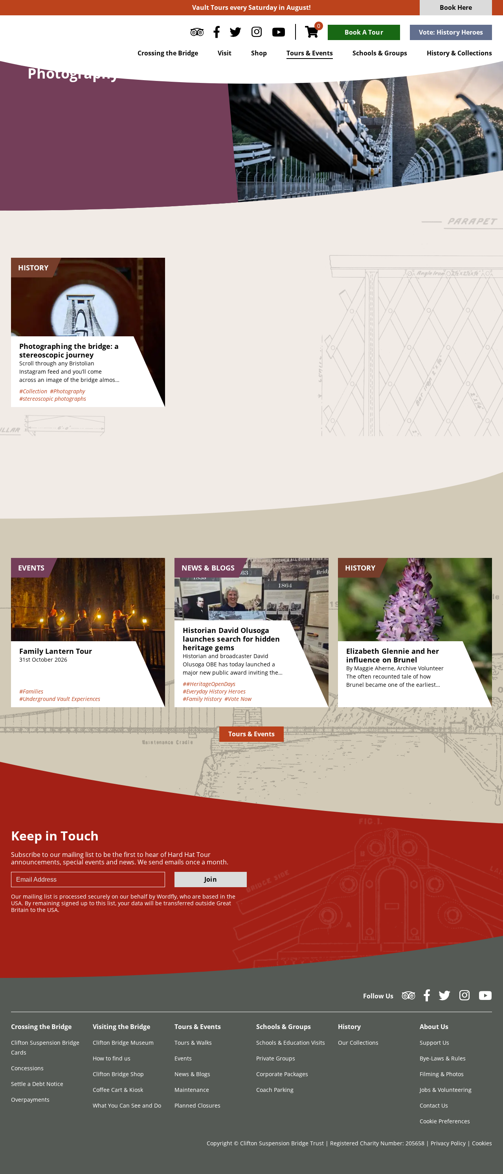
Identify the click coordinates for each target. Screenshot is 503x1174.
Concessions (27, 1068)
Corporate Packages (282, 1074)
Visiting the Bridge (121, 1026)
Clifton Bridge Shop (118, 1074)
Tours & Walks (193, 1042)
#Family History (202, 699)
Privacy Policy (449, 1143)
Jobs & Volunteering (446, 1089)
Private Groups (275, 1058)
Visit (224, 53)
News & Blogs (192, 1074)
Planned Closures (197, 1105)
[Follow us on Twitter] (235, 34)
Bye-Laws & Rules (443, 1058)
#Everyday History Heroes (214, 691)
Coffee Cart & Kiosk (118, 1089)
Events (183, 1058)
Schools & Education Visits (290, 1042)
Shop (259, 53)
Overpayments (30, 1099)
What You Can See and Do (127, 1105)
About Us (434, 1026)
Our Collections (358, 1042)
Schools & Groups (379, 53)
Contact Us (434, 1105)
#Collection (33, 391)
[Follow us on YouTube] (278, 34)
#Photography (67, 391)
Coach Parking (275, 1089)
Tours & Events (309, 53)
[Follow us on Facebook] (216, 34)
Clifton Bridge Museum (123, 1042)
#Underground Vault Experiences (59, 699)
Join (210, 879)
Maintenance (191, 1089)
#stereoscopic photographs (52, 398)
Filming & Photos (442, 1074)
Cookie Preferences (445, 1121)
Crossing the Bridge (168, 53)
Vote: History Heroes (451, 32)
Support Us (434, 1042)
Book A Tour (364, 32)
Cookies (482, 1143)
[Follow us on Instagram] (256, 34)
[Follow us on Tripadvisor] (197, 34)
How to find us (111, 1058)
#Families (31, 691)
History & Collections (459, 53)
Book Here (456, 7)
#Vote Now (238, 699)
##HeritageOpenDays (209, 684)
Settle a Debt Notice (37, 1084)
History (349, 1026)
